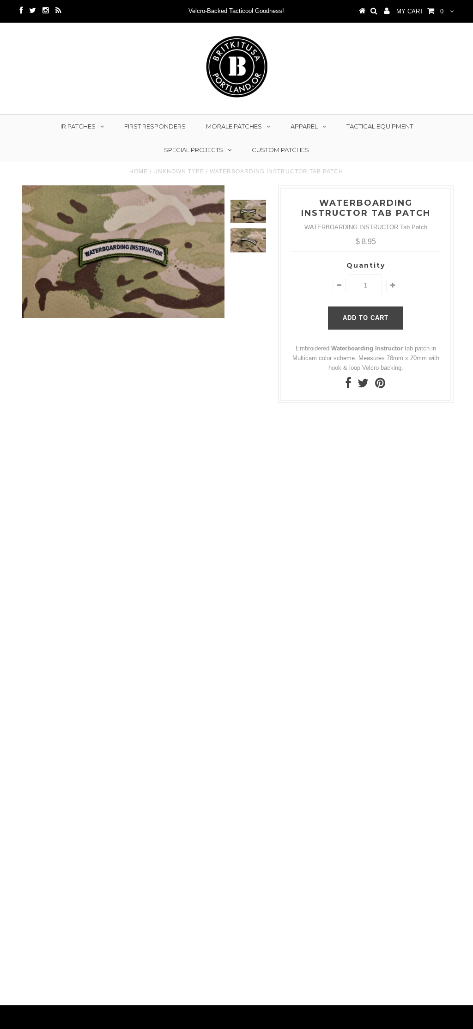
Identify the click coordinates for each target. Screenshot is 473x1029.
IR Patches (78, 126)
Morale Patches (234, 126)
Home (138, 171)
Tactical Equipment (379, 126)
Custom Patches (280, 149)
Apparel (304, 126)
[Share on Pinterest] (380, 385)
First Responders (155, 126)
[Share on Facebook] (348, 385)
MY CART (419, 11)
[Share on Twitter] (363, 385)
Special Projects (193, 149)
